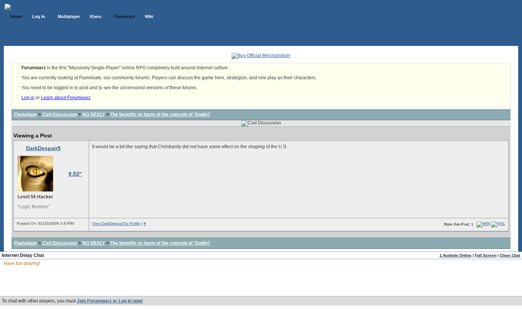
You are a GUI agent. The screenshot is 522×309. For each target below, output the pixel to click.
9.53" (75, 174)
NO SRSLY (93, 114)
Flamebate (25, 114)
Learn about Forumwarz (66, 97)
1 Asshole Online (455, 255)
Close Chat (510, 255)
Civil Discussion (59, 114)
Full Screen (485, 255)
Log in (27, 97)
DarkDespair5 (43, 148)
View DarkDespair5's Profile (116, 223)
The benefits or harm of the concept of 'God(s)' (160, 114)
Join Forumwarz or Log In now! (110, 301)
